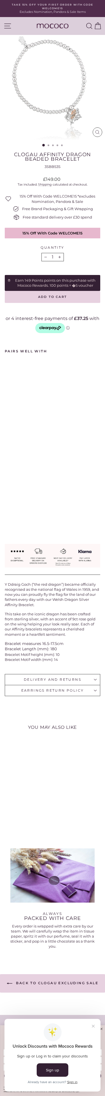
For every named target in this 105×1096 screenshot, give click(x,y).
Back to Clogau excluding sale (56, 983)
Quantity (52, 247)
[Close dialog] (101, 1028)
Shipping (45, 184)
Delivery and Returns (52, 679)
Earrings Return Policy (52, 690)
